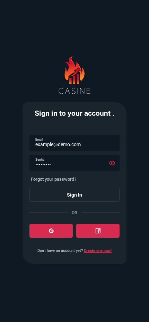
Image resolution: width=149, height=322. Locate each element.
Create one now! (98, 250)
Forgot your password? (53, 179)
